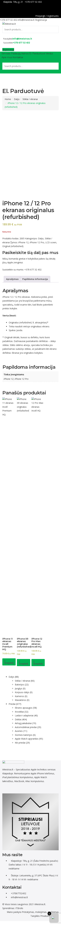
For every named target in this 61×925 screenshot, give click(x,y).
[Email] (30, 788)
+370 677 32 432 (33, 1)
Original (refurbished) (12, 246)
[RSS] (32, 788)
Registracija (41, 19)
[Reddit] (6, 788)
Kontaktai (18, 57)
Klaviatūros (20, 699)
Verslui (49, 53)
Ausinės (19, 730)
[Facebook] (58, 9)
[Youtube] (23, 788)
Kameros (19, 696)
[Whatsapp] (7, 788)
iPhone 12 (23, 242)
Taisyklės (35, 915)
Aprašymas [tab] (12, 279)
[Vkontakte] (28, 788)
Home (8, 99)
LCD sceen (50, 242)
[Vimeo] (25, 788)
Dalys (17, 99)
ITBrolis (19, 908)
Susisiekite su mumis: (13, 269)
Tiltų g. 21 (18, 1)
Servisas (6, 53)
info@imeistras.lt (26, 19)
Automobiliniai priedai (26, 727)
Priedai (12, 703)
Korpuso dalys (22, 692)
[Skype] (26, 788)
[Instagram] (16, 788)
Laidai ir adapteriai (24, 715)
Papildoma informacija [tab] (35, 279)
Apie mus (7, 57)
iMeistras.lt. (40, 904)
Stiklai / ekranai (30, 99)
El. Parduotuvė (37, 53)
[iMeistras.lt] (9, 23)
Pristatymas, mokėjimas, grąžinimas (40, 911)
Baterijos (19, 684)
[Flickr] (4, 788)
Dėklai (18, 719)
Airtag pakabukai (23, 723)
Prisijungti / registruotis (47, 15)
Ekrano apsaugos (23, 707)
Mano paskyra (14, 911)
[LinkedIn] (13, 788)
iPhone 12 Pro (37, 242)
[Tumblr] (21, 788)
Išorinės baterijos (23, 734)
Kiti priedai (20, 742)
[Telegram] (9, 788)
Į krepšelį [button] (9, 661)
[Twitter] (11, 788)
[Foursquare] (19, 788)
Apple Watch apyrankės (26, 738)
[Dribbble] (14, 788)
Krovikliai (19, 711)
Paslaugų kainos (20, 53)
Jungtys (18, 688)
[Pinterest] (18, 788)
